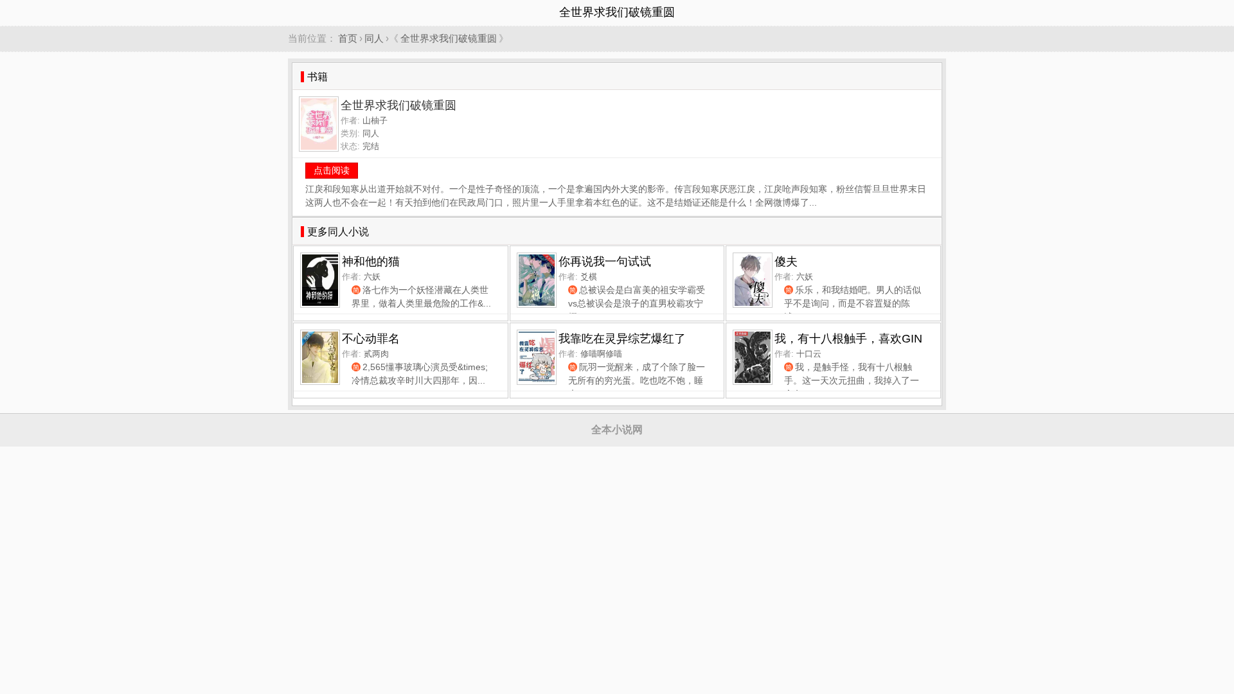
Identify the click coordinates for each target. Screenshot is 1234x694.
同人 (374, 38)
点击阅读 (332, 170)
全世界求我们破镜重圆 (448, 38)
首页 (347, 38)
